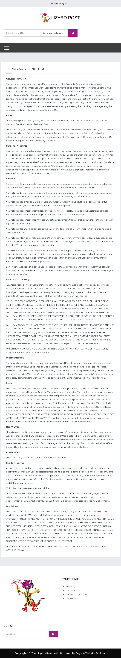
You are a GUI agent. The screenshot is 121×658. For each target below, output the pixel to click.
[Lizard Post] (60, 17)
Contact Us (72, 598)
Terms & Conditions (76, 594)
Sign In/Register (61, 3)
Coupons (70, 590)
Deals (69, 586)
